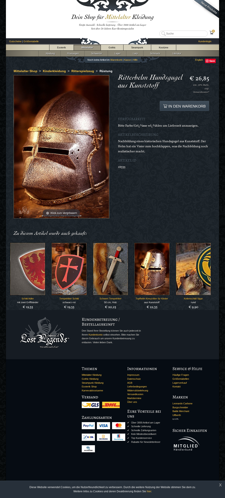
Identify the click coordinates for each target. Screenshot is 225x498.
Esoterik (61, 47)
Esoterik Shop (89, 386)
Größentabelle (31, 41)
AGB (129, 382)
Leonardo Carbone (182, 403)
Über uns (132, 402)
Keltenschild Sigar (193, 298)
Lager (117, 53)
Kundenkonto (96, 334)
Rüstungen (72, 53)
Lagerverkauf (179, 382)
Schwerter (96, 53)
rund (193, 302)
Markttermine (134, 398)
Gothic (112, 47)
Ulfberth (176, 415)
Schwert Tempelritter (111, 298)
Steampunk (137, 47)
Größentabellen (180, 379)
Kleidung (49, 53)
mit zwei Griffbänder (27, 302)
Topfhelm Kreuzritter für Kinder (152, 298)
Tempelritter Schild (69, 298)
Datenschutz (134, 379)
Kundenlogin (204, 41)
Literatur (176, 53)
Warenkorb (116, 59)
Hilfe (135, 59)
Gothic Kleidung (90, 379)
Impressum (133, 375)
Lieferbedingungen (137, 386)
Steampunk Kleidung (92, 382)
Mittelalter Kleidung (92, 375)
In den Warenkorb (186, 106)
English (199, 59)
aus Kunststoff (152, 302)
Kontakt (176, 386)
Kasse (127, 59)
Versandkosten (135, 394)
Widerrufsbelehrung (137, 390)
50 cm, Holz (110, 302)
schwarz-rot (69, 302)
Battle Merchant (180, 411)
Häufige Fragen (180, 375)
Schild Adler (28, 298)
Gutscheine (15, 41)
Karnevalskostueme (92, 390)
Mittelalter (87, 47)
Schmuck (154, 53)
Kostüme (163, 47)
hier (149, 491)
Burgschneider (180, 407)
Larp (135, 53)
